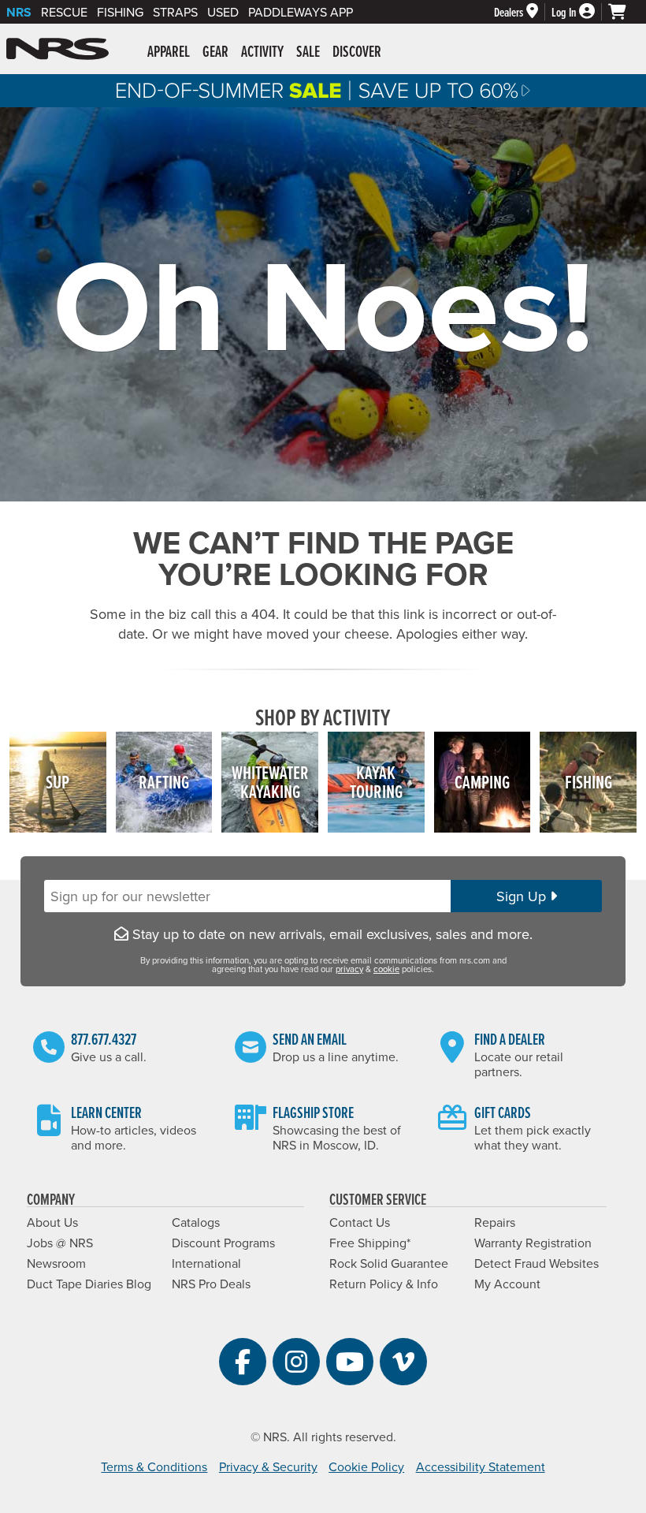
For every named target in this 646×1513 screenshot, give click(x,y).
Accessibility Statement (480, 1466)
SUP (57, 782)
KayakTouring (376, 781)
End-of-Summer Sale (323, 90)
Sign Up (523, 896)
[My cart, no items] (624, 12)
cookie (386, 969)
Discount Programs (223, 1242)
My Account (507, 1283)
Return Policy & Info (383, 1283)
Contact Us (359, 1222)
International (206, 1263)
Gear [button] (215, 51)
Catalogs (196, 1222)
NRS (19, 12)
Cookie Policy (366, 1466)
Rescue (64, 11)
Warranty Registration (533, 1242)
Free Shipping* (369, 1242)
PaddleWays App (300, 11)
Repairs (494, 1222)
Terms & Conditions (154, 1466)
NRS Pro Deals (211, 1283)
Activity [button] (262, 51)
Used (223, 11)
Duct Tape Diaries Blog (89, 1283)
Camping (482, 782)
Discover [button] (356, 51)
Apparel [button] (168, 51)
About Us (52, 1222)
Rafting (164, 782)
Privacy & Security (268, 1466)
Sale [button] (308, 51)
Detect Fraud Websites (536, 1263)
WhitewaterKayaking (270, 781)
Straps (175, 11)
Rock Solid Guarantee (388, 1263)
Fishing (120, 11)
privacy (349, 969)
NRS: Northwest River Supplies (57, 49)
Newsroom (56, 1263)
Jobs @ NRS (60, 1242)
